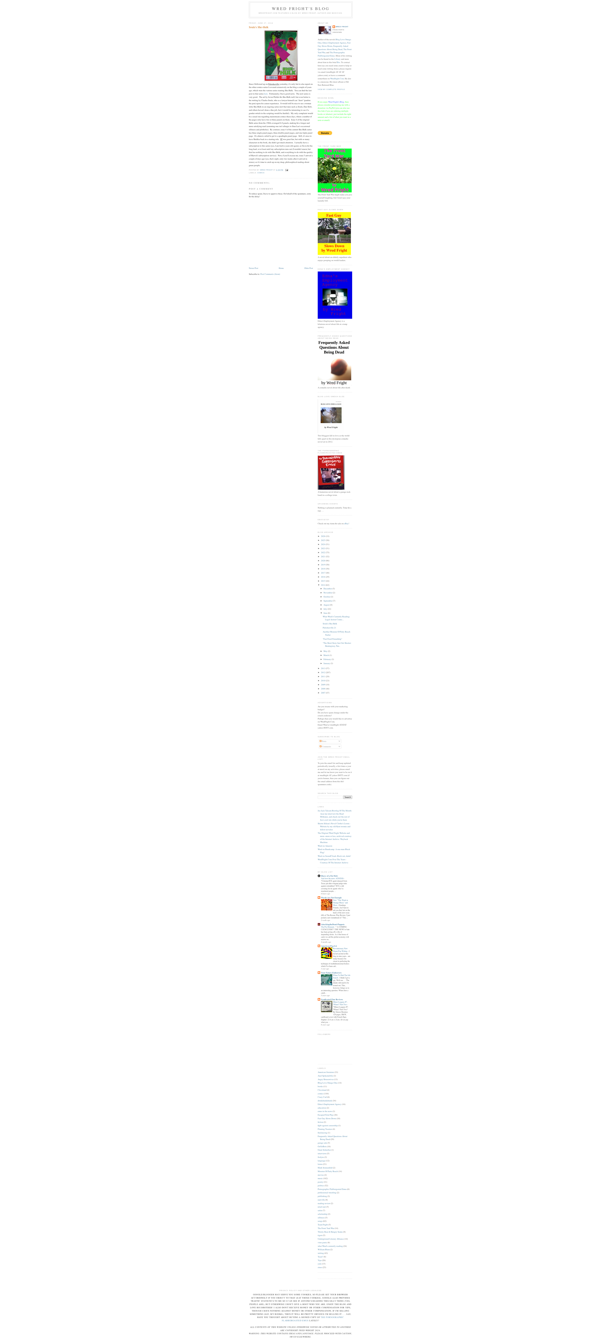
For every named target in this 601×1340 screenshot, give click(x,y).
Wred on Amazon (325, 845)
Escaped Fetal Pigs (326, 1114)
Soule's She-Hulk (330, 623)
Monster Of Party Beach (328, 1171)
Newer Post (253, 268)
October (327, 596)
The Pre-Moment (327, 927)
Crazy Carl (322, 1097)
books (320, 1086)
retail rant (322, 1206)
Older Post (308, 268)
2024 (323, 544)
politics (321, 1185)
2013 (323, 668)
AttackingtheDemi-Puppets (332, 924)
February (327, 659)
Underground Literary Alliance (331, 1238)
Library (337, 59)
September (328, 600)
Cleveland (322, 1090)
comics (261, 173)
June (326, 613)
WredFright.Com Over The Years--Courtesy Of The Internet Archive (333, 861)
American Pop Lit (329, 945)
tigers (320, 1235)
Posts (323, 741)
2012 (323, 672)
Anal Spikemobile (325, 1075)
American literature (326, 1072)
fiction (320, 1122)
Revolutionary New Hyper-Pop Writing (340, 949)
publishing (322, 1196)
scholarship (322, 1214)
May (326, 651)
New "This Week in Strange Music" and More (340, 902)
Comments (326, 746)
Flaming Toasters (325, 1129)
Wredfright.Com (337, 78)
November (328, 592)
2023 (323, 548)
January (327, 663)
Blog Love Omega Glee (328, 1082)
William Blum (324, 1249)
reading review (324, 1203)
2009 (323, 684)
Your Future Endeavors (331, 972)
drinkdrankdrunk (325, 1100)
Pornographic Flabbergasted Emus (332, 1189)
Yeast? (320, 1256)
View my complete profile (331, 89)
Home (281, 268)
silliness (321, 1217)
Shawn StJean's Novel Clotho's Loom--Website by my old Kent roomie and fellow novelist (334, 826)
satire (320, 1210)
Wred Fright (342, 27)
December (328, 588)
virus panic (322, 1242)
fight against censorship (328, 1125)
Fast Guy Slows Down (327, 1118)
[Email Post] (286, 170)
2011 (323, 676)
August (327, 604)
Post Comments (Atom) (270, 274)
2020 (323, 560)
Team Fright (323, 1224)
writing (321, 1253)
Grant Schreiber (324, 1149)
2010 (323, 680)
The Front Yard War (326, 1228)
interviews (322, 1153)
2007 (323, 692)
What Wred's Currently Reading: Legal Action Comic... (336, 618)
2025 (323, 540)
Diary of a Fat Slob (329, 875)
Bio (338, 62)
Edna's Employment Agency (334, 42)
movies (321, 1174)
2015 (323, 580)
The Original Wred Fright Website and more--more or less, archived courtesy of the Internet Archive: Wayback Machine (335, 838)
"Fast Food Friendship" (332, 638)
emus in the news (325, 1111)
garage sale (322, 1142)
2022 (323, 552)
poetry (320, 1181)
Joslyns (321, 1157)
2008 (323, 688)
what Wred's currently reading (330, 1246)
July (326, 608)
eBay (346, 523)
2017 (323, 572)
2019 (323, 564)
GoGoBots (322, 1146)
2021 (323, 556)
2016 (323, 576)
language (322, 1160)
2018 (323, 568)
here (266, 93)
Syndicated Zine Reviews (332, 999)
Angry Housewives (326, 1079)
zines (320, 1267)
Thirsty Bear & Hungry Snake (330, 1231)
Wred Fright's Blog (301, 8)
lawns (320, 1164)
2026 (323, 536)
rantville (321, 1199)
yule (319, 1263)
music (320, 1178)
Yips (320, 1260)
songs (320, 1221)
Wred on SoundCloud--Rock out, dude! (334, 856)
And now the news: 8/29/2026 (332, 878)
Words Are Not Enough (331, 897)
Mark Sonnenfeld (325, 1167)
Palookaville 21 (329, 627)
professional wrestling (327, 1192)
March (326, 655)
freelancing (322, 1132)
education (322, 1107)
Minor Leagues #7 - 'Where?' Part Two (340, 1003)
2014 (323, 585)
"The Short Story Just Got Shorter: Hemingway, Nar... (337, 644)
